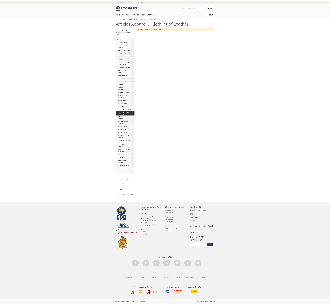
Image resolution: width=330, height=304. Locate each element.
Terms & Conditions (129, 277)
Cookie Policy (155, 277)
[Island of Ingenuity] (152, 292)
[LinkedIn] (156, 262)
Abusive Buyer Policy (190, 277)
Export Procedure (169, 219)
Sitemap (203, 277)
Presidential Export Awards (171, 228)
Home (117, 19)
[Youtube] (177, 262)
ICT (141, 227)
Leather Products (133, 19)
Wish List (204, 2)
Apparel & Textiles (145, 218)
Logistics (142, 233)
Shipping (178, 277)
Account (199, 2)
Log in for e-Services (169, 221)
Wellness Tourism (144, 231)
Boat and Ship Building (146, 225)
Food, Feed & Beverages (146, 222)
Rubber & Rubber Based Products (148, 215)
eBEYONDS (212, 301)
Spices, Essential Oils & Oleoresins (148, 220)
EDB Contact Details (169, 212)
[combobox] (194, 8)
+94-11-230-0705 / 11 (194, 217)
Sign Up (210, 244)
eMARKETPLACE (168, 214)
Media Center (168, 224)
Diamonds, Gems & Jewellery (147, 224)
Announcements (169, 210)
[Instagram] (166, 262)
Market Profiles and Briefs (170, 223)
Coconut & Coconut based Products (149, 216)
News (166, 226)
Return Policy (167, 277)
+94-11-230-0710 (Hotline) (196, 229)
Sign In (210, 2)
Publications (167, 230)
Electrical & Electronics (146, 234)
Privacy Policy (143, 277)
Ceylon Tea (143, 213)
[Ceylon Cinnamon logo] (140, 292)
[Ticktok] (198, 262)
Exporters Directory (169, 217)
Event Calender (168, 215)
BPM (142, 229)
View (190, 247)
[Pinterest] (187, 262)
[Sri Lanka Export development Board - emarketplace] (129, 8)
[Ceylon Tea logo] (132, 292)
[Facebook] (135, 262)
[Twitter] (145, 262)
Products (124, 19)
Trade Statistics (168, 232)
